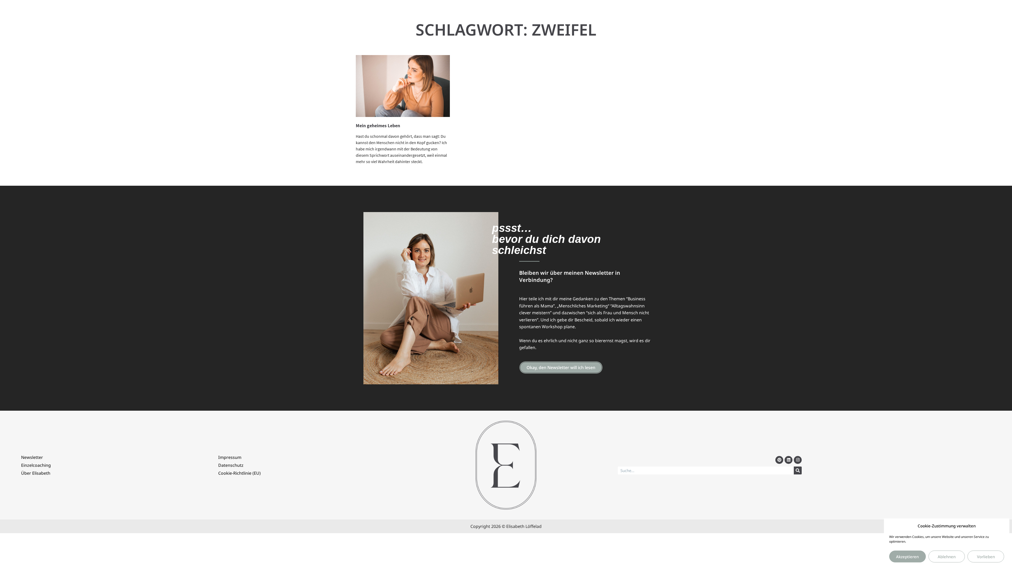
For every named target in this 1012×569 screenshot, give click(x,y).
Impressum (229, 457)
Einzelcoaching (36, 465)
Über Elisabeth (35, 473)
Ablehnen (947, 556)
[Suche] (798, 470)
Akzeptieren (907, 556)
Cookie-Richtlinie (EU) (239, 473)
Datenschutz (231, 465)
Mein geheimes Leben (378, 125)
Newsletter (32, 457)
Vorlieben (986, 556)
